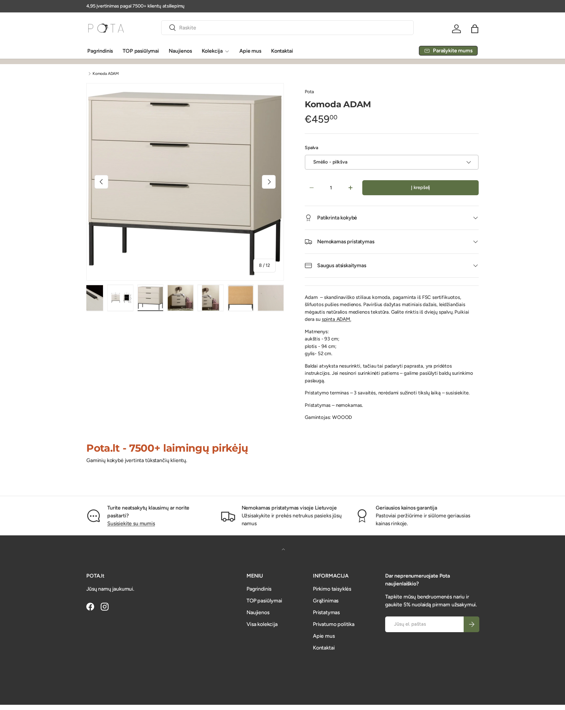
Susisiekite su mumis (131, 523)
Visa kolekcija (262, 624)
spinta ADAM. (336, 319)
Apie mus (250, 51)
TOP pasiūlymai (141, 51)
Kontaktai (282, 51)
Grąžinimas (325, 600)
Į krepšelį (420, 187)
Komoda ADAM (106, 74)
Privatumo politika (333, 624)
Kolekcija (212, 51)
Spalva (311, 147)
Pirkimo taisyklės (332, 589)
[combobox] (287, 28)
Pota (309, 92)
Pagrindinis (100, 51)
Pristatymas (326, 612)
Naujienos (180, 51)
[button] (475, 29)
